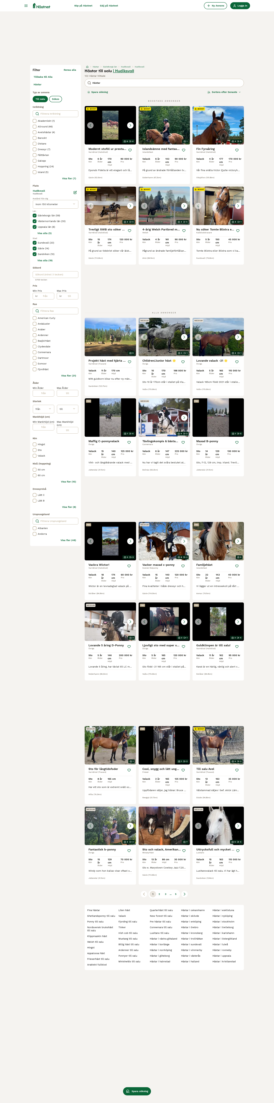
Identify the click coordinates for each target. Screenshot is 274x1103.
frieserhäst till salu (98, 959)
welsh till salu (95, 941)
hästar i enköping (191, 921)
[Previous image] (90, 125)
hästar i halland (190, 961)
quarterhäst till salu (161, 910)
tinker (122, 927)
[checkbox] (34, 121)
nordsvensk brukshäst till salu (100, 929)
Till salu (40, 99)
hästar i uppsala (221, 955)
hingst (91, 947)
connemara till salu (161, 927)
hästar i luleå (220, 944)
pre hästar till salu (160, 921)
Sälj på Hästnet (109, 5)
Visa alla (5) (44, 233)
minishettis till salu (129, 961)
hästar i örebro (189, 927)
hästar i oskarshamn (193, 910)
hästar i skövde (190, 916)
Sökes (55, 99)
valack (122, 916)
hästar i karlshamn (223, 933)
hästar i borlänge (160, 944)
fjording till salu (127, 921)
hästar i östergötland (224, 938)
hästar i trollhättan (192, 938)
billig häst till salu (128, 944)
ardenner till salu (128, 950)
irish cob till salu (128, 933)
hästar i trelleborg (223, 927)
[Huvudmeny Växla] (26, 6)
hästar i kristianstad (224, 961)
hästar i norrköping (161, 950)
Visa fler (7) (69, 178)
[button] (110, 125)
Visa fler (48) (68, 540)
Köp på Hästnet (83, 5)
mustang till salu (127, 938)
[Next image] (130, 125)
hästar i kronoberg (191, 933)
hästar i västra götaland (163, 938)
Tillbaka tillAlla (43, 76)
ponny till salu (95, 921)
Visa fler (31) (68, 375)
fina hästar (93, 910)
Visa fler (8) (69, 507)
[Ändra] (75, 192)
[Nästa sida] (184, 894)
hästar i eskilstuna (223, 910)
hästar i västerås (190, 955)
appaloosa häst (96, 953)
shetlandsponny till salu (101, 916)
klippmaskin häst (97, 936)
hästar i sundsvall (191, 944)
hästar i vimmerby (191, 950)
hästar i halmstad (160, 961)
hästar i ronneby (222, 950)
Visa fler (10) (68, 481)
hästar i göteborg (160, 955)
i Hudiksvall (123, 71)
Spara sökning (99, 92)
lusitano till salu (159, 933)
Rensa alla (70, 70)
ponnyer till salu (127, 955)
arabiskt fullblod (97, 964)
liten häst (124, 910)
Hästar (37, 84)
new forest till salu (161, 916)
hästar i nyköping (222, 916)
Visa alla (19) (45, 260)
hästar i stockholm (223, 921)
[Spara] (130, 150)
